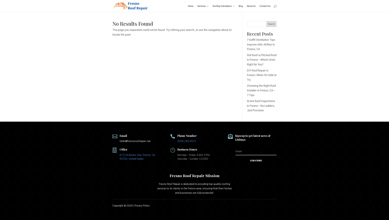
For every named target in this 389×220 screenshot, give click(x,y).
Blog (241, 6)
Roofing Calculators (222, 6)
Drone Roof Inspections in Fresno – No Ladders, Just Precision (261, 105)
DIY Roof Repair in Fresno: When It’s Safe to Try (262, 75)
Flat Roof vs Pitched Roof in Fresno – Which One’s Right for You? (261, 60)
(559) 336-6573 (186, 141)
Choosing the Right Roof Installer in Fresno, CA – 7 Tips (261, 90)
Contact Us (265, 6)
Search (271, 24)
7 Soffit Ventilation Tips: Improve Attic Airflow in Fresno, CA (261, 44)
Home (190, 6)
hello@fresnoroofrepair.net (135, 141)
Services (201, 6)
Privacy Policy (142, 205)
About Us (251, 6)
